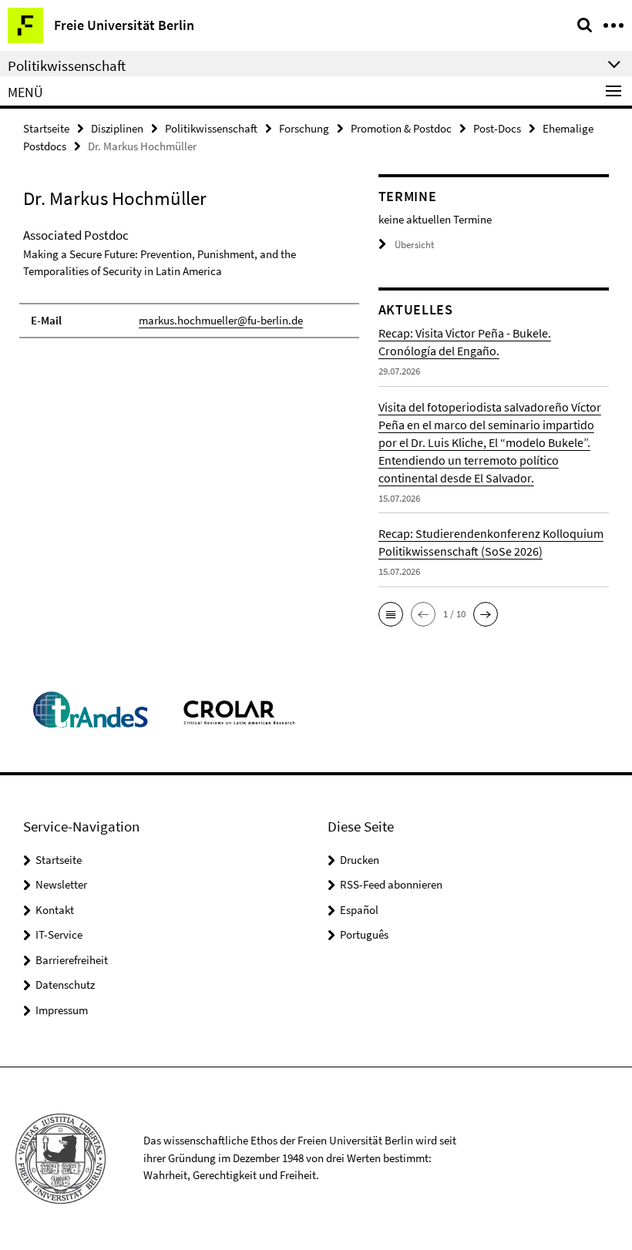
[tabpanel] (189, 282)
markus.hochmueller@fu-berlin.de (221, 320)
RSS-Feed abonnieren (391, 884)
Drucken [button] (359, 859)
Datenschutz (65, 984)
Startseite (46, 128)
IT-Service (58, 934)
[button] (390, 614)
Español (359, 909)
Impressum (61, 1010)
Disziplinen (117, 128)
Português (364, 934)
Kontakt (54, 909)
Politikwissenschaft (211, 128)
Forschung (304, 128)
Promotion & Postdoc (401, 128)
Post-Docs (497, 128)
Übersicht (414, 244)
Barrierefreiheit (71, 960)
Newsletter (61, 884)
